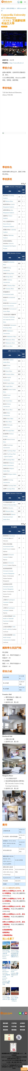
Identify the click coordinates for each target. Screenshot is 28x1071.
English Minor (9, 386)
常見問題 (14, 1026)
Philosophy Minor (10, 430)
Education (10, 508)
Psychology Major (11, 450)
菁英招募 (22, 1029)
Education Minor (10, 511)
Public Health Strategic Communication (9, 637)
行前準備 (14, 1023)
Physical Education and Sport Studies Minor (9, 517)
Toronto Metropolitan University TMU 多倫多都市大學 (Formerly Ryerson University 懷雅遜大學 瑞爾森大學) (6, 977)
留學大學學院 (10, 8)
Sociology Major (12, 485)
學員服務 (5, 1026)
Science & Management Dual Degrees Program (9, 246)
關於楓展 (5, 1023)
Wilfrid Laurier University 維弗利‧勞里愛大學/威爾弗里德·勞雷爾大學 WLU (15, 953)
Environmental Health (8, 294)
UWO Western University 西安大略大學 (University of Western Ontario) (6, 954)
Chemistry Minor (10, 288)
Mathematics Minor (10, 339)
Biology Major (10, 273)
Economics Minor (10, 374)
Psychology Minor (10, 459)
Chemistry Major (11, 285)
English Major (10, 383)
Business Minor (9, 201)
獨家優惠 (14, 1029)
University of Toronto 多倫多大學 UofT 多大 (6, 998)
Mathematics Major (11, 336)
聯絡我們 (22, 1026)
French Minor (9, 401)
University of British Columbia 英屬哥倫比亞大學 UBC (14, 973)
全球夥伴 (22, 1023)
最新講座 (5, 1029)
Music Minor (9, 421)
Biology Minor (9, 276)
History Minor (9, 409)
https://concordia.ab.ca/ (17, 63)
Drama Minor (9, 371)
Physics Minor (9, 346)
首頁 (2, 8)
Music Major (10, 418)
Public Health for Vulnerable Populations (9, 619)
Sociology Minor (11, 488)
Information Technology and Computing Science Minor (9, 319)
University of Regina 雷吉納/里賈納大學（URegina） (14, 999)
